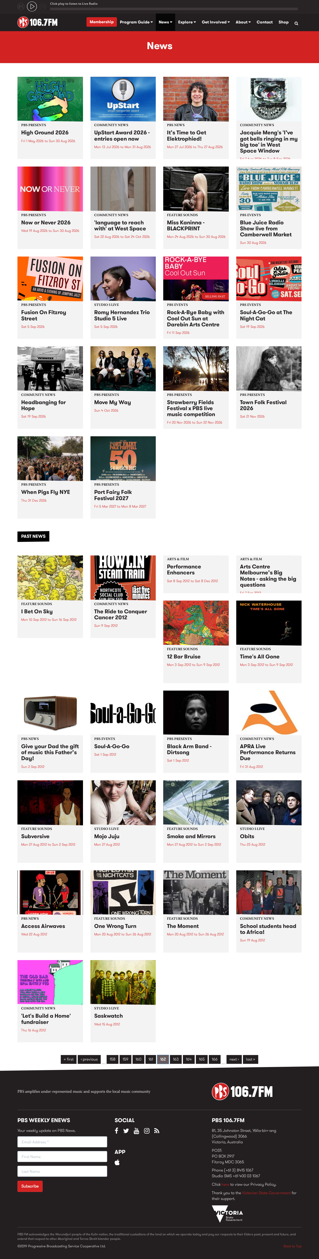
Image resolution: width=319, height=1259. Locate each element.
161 (151, 1059)
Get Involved (215, 22)
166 (215, 1059)
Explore (186, 22)
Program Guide (135, 22)
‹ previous (89, 1059)
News (164, 22)
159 (125, 1059)
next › (234, 1059)
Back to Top (293, 1246)
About (242, 22)
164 (189, 1059)
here (225, 1184)
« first (69, 1059)
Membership (102, 22)
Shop (284, 22)
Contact (265, 22)
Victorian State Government (266, 1193)
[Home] (39, 22)
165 (202, 1059)
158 (112, 1059)
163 (176, 1059)
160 (138, 1059)
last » (250, 1059)
